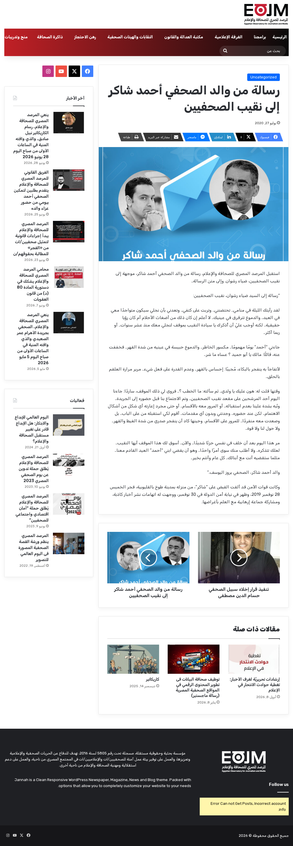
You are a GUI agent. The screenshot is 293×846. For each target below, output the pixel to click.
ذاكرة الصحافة (50, 37)
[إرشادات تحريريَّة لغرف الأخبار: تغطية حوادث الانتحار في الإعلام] (254, 659)
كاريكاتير (152, 679)
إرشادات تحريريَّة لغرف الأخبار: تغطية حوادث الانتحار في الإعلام (255, 685)
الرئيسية (279, 37)
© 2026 (245, 835)
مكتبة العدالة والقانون (183, 37)
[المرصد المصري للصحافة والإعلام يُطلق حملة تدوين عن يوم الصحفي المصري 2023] (68, 464)
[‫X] (74, 71)
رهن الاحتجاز (85, 37)
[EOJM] (266, 14)
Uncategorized (263, 77)
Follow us (279, 784)
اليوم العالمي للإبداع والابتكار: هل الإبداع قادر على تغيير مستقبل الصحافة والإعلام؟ (32, 429)
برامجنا (260, 37)
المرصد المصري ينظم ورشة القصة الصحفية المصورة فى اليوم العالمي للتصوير (33, 547)
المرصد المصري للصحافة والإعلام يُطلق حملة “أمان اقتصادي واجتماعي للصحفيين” (32, 508)
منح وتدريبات (16, 37)
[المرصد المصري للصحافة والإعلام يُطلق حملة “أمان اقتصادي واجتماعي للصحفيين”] (68, 504)
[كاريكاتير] (133, 659)
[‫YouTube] (61, 71)
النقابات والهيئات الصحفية (130, 37)
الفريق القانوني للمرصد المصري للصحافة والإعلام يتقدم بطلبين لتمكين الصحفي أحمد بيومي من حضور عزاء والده (31, 190)
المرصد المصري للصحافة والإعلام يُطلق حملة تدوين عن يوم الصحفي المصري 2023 (34, 468)
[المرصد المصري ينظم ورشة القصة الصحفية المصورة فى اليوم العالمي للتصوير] (68, 543)
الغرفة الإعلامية (228, 37)
